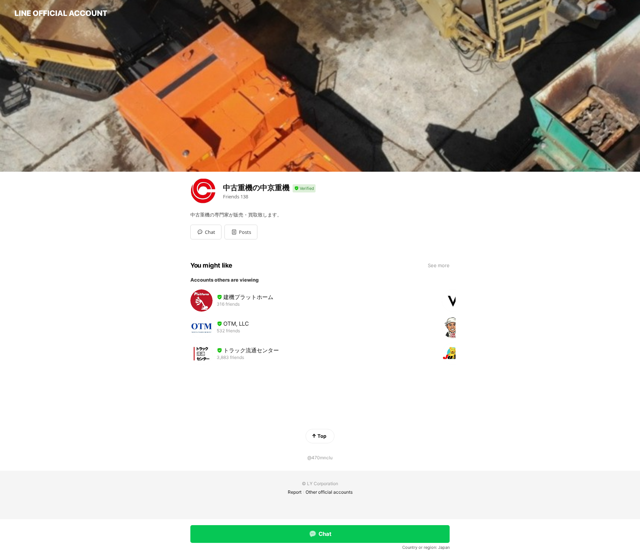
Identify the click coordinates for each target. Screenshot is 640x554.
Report (294, 492)
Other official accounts (329, 492)
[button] (240, 232)
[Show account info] (304, 188)
